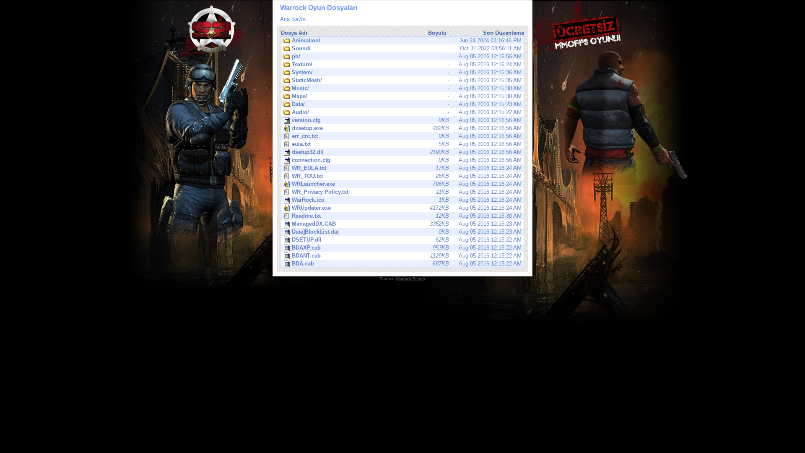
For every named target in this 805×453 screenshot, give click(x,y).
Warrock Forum (410, 278)
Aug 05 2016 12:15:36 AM (407, 72)
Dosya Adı (294, 33)
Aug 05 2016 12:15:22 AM (407, 112)
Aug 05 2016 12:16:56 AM (407, 56)
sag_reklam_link (662, 215)
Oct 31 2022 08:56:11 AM (407, 48)
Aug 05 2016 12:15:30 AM (407, 88)
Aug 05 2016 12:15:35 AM (407, 80)
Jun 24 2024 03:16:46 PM (407, 40)
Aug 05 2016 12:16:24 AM (407, 64)
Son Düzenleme (503, 33)
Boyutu (437, 33)
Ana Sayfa (293, 19)
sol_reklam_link (143, 215)
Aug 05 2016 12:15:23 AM (407, 104)
